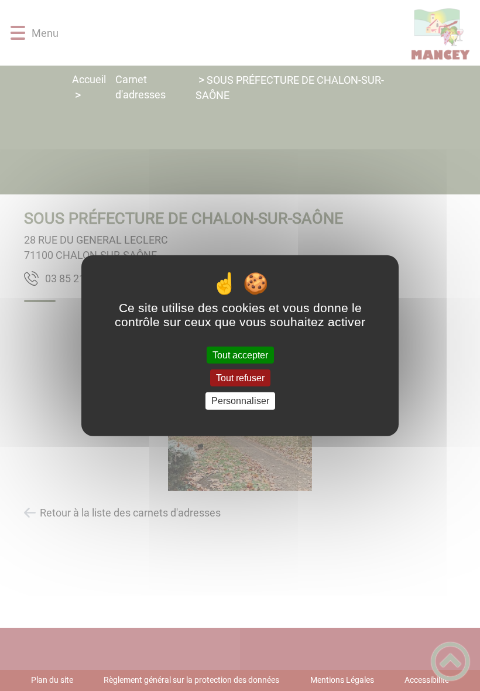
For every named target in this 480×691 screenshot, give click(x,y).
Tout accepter (240, 355)
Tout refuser (240, 378)
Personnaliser (240, 401)
